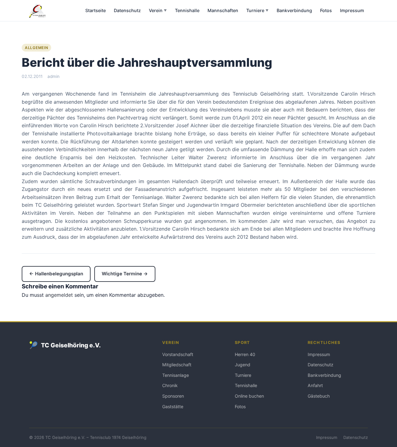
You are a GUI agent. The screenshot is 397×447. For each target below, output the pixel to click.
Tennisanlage (175, 375)
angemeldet (59, 295)
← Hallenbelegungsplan (56, 274)
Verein (158, 10)
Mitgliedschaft (176, 364)
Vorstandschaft (177, 354)
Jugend (242, 364)
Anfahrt (315, 385)
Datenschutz (127, 10)
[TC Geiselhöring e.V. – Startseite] (37, 10)
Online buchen (249, 396)
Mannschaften (222, 10)
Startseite (95, 10)
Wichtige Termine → (125, 274)
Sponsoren (173, 396)
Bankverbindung (294, 10)
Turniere (257, 10)
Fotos (326, 10)
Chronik (170, 385)
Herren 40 (245, 354)
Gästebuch (319, 396)
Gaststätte (172, 406)
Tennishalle (187, 10)
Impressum (352, 10)
